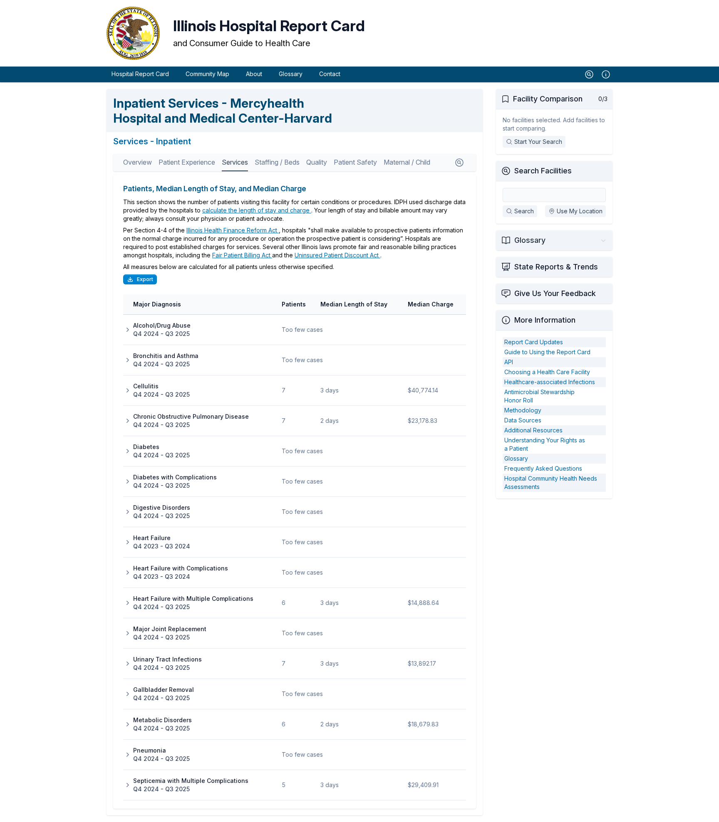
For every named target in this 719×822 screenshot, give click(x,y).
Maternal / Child (407, 162)
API (508, 361)
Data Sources (522, 420)
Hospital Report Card (140, 73)
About (254, 73)
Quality (316, 162)
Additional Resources (533, 430)
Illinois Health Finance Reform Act (232, 230)
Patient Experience (187, 162)
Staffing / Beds (277, 162)
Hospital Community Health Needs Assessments (550, 482)
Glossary (290, 73)
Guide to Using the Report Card (547, 351)
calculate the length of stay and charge (256, 210)
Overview (137, 162)
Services (235, 162)
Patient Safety (355, 162)
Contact (329, 73)
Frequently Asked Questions (543, 468)
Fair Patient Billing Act (242, 255)
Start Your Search (538, 141)
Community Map (207, 73)
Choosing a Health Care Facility (547, 371)
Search (524, 211)
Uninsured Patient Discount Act (337, 255)
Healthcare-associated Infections (549, 381)
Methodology (522, 410)
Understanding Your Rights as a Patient (544, 444)
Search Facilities (543, 170)
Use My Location (579, 211)
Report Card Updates (533, 342)
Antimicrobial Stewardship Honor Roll (539, 396)
